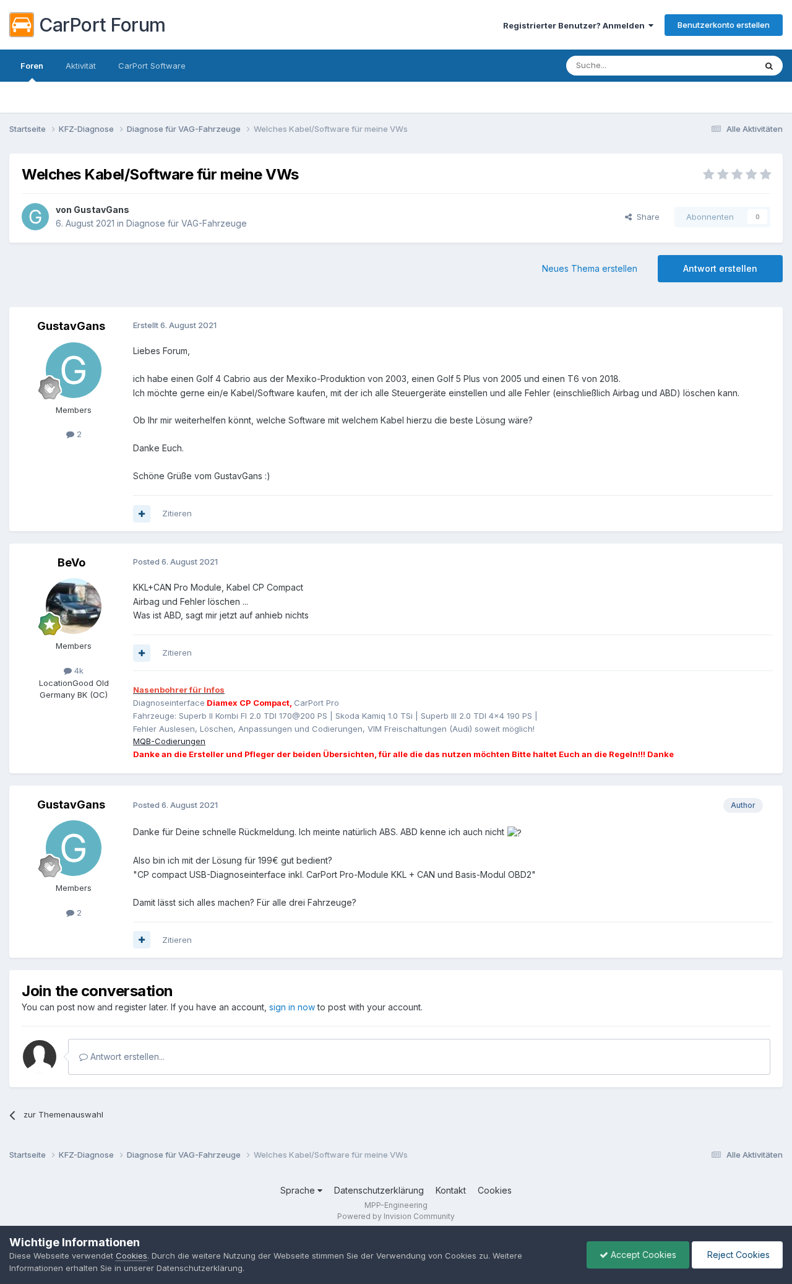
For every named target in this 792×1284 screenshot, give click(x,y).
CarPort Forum (102, 25)
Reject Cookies (737, 1254)
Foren (31, 66)
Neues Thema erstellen (589, 268)
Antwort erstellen (720, 268)
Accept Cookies (642, 1254)
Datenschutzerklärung (379, 1190)
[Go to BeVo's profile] (73, 606)
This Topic (719, 65)
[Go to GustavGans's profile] (35, 216)
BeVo (71, 562)
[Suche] (769, 66)
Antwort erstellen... (126, 1056)
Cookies (495, 1190)
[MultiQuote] (141, 514)
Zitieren (177, 513)
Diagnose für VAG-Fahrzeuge (186, 223)
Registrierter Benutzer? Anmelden (575, 25)
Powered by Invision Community (396, 1216)
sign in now (292, 1007)
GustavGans (101, 209)
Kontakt (451, 1190)
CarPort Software (152, 66)
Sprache (298, 1190)
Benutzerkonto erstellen (724, 25)
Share (646, 217)
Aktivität (81, 66)
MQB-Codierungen (169, 741)
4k (78, 670)
